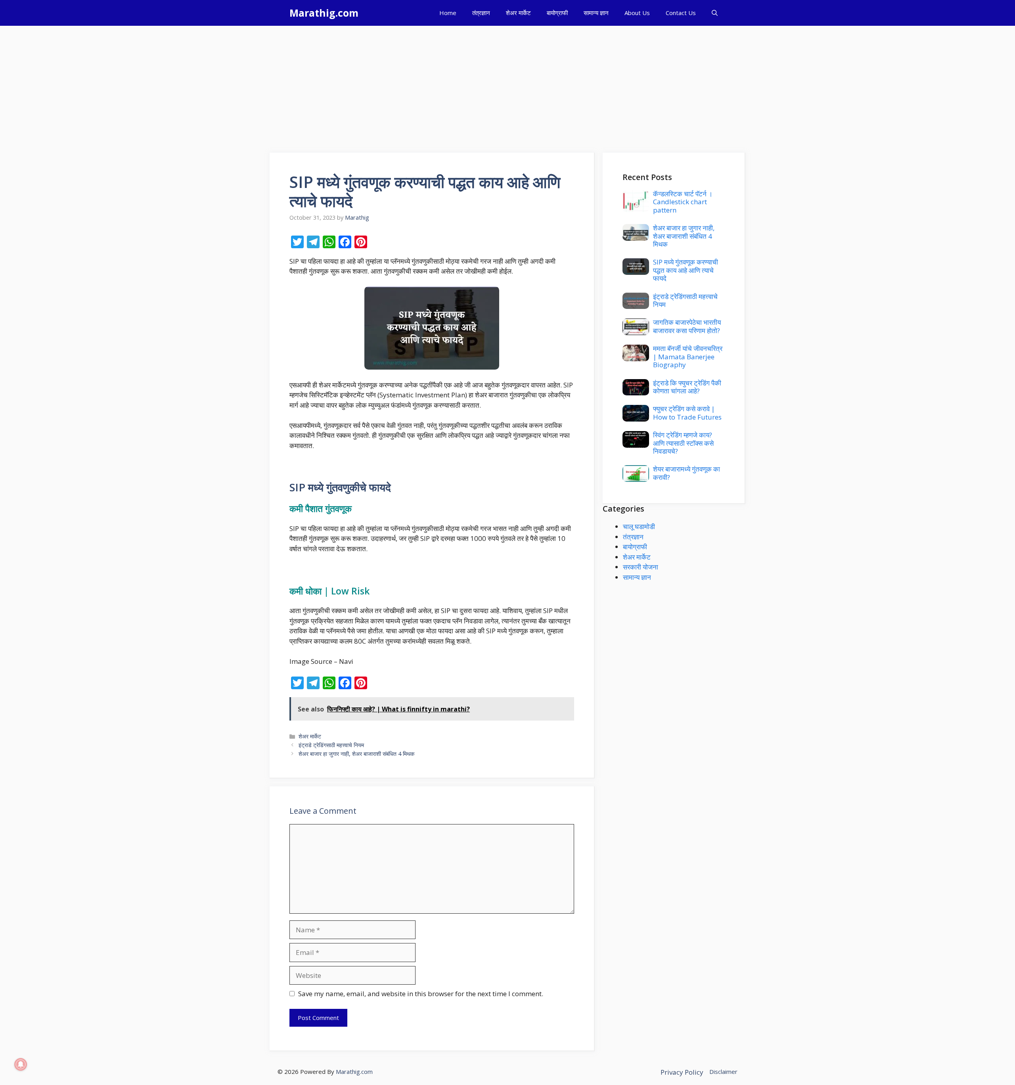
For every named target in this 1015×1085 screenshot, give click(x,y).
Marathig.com (323, 12)
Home (447, 13)
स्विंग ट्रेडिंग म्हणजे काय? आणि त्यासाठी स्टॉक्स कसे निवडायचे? (683, 443)
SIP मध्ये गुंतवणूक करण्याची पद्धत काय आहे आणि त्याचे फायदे (685, 270)
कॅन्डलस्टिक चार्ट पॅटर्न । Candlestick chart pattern (682, 202)
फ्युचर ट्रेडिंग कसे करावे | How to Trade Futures (687, 412)
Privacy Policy (682, 1072)
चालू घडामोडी (639, 526)
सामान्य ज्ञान (596, 13)
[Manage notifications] (20, 1064)
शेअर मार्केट (518, 13)
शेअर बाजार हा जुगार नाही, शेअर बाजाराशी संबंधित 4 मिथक (356, 753)
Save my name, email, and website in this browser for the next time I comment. (420, 993)
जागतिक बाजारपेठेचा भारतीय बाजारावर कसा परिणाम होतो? (687, 326)
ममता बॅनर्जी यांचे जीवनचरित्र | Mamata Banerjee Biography (687, 356)
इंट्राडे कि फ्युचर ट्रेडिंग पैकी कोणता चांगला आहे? (687, 386)
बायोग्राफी (557, 13)
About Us (637, 13)
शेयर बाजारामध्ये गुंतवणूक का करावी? (686, 472)
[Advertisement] (507, 85)
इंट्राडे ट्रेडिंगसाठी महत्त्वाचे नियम (331, 745)
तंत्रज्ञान (481, 13)
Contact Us (681, 13)
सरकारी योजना (640, 566)
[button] (715, 13)
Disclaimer (723, 1071)
